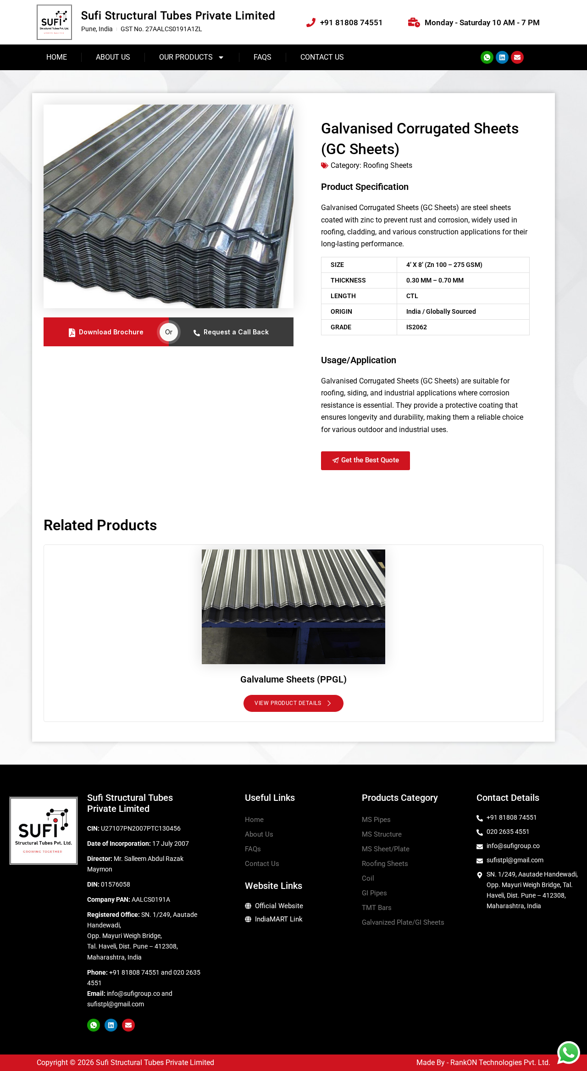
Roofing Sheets (385, 864)
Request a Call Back (236, 332)
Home (56, 57)
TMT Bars (377, 908)
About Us (113, 57)
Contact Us (322, 57)
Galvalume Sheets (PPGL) (293, 679)
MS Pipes (376, 820)
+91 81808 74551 (351, 22)
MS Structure (382, 834)
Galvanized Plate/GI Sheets (403, 922)
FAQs (262, 57)
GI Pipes (374, 893)
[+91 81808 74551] (311, 22)
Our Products (186, 57)
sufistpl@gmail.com (115, 1004)
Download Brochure (111, 332)
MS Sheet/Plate (386, 849)
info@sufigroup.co (133, 993)
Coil (368, 878)
